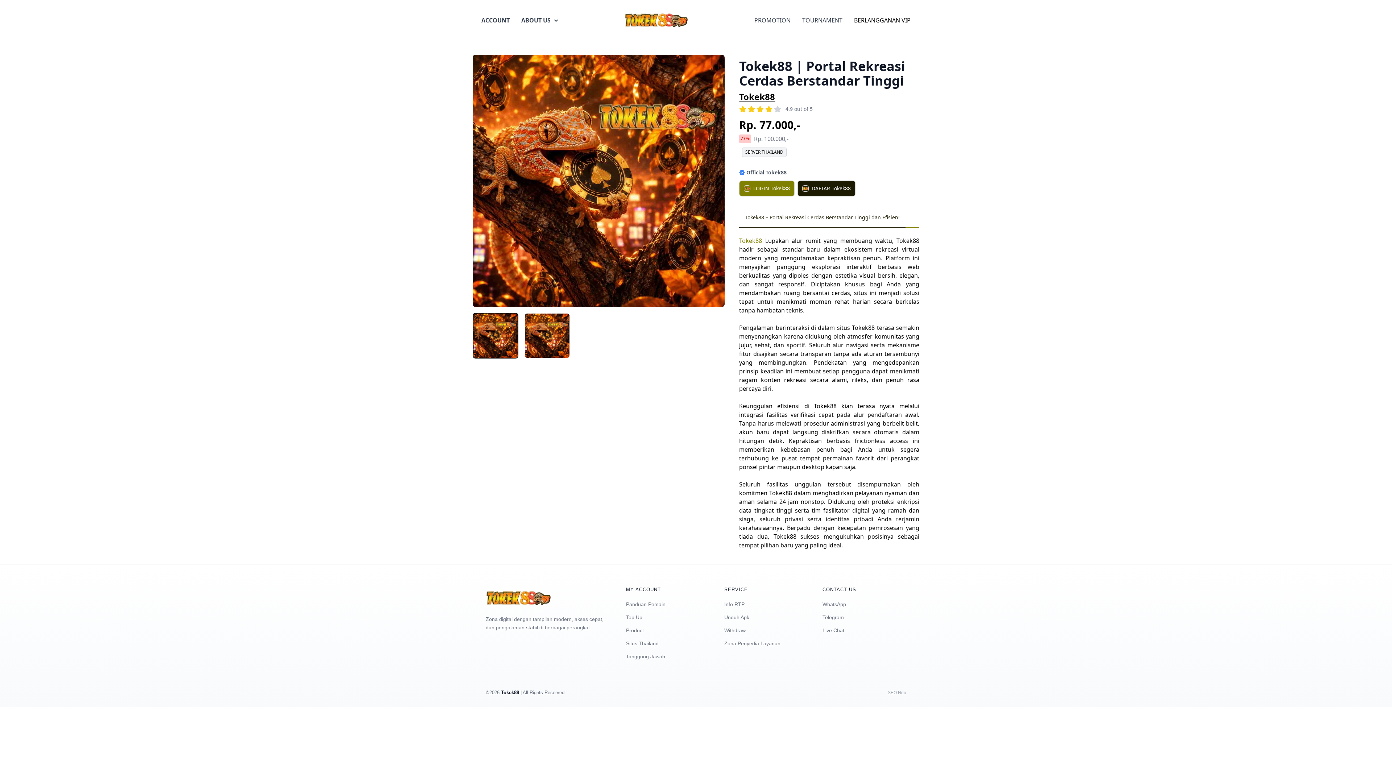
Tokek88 (757, 97)
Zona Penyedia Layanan (752, 643)
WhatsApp (834, 604)
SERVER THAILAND (764, 152)
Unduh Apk (736, 617)
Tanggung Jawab (645, 656)
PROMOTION (772, 20)
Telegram (833, 617)
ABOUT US (536, 20)
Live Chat (833, 630)
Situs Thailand (642, 643)
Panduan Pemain (646, 604)
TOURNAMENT (822, 20)
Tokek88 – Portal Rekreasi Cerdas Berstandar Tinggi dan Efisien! (822, 217)
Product (635, 630)
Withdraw (735, 630)
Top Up (634, 617)
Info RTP (734, 604)
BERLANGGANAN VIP (882, 20)
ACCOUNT (495, 20)
